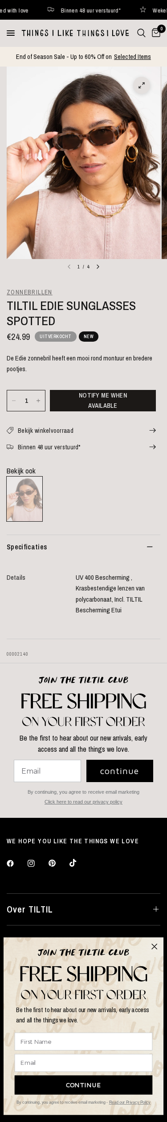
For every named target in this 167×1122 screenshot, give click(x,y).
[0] (154, 33)
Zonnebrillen (30, 292)
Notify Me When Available (103, 400)
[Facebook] (16, 863)
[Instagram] (37, 863)
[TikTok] (79, 863)
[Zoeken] (141, 33)
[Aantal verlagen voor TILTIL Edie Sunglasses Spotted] (13, 400)
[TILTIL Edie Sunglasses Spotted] (24, 499)
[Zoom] (141, 85)
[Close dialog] (154, 946)
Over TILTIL (30, 909)
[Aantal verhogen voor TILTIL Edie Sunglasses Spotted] (38, 400)
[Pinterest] (58, 863)
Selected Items (132, 56)
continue (119, 771)
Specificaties (27, 547)
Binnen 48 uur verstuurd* (76, 10)
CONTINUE (84, 1085)
